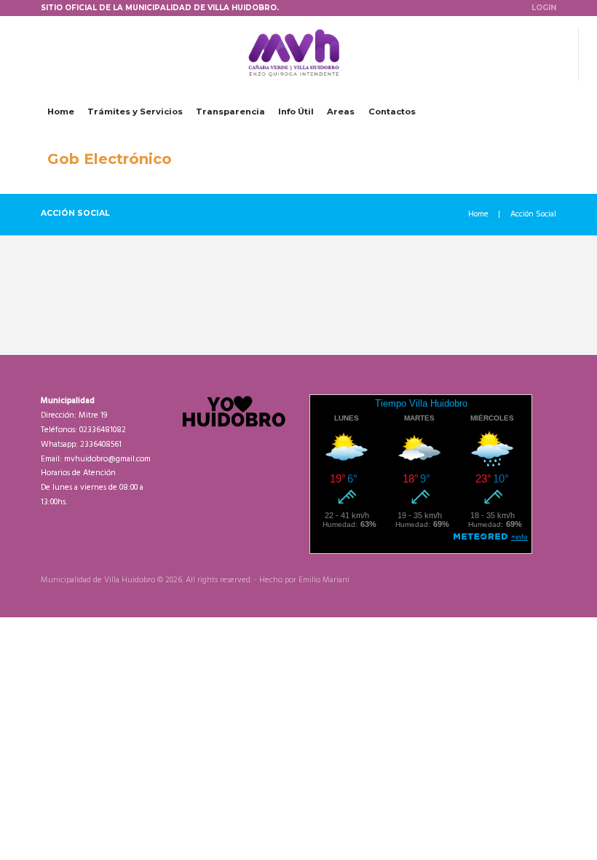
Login (543, 7)
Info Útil (296, 111)
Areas (341, 111)
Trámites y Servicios (135, 111)
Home (60, 111)
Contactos (392, 111)
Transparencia (230, 111)
